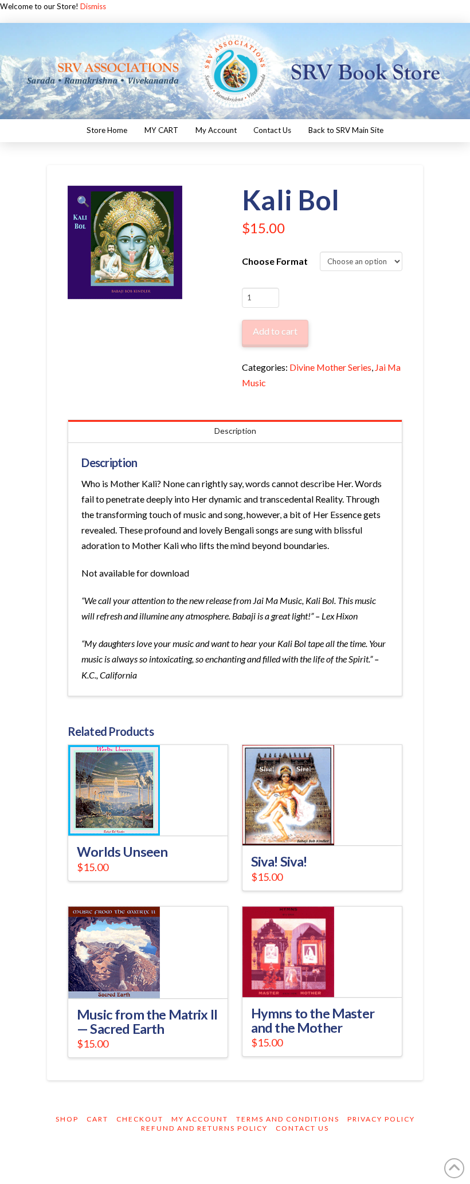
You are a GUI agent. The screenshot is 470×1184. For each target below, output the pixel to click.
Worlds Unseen (122, 852)
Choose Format (275, 261)
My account (199, 1119)
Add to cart (275, 331)
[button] (83, 201)
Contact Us (302, 1128)
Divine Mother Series (330, 367)
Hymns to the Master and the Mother (312, 1020)
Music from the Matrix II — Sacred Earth (147, 1021)
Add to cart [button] (327, 826)
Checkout (139, 1119)
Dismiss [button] (93, 6)
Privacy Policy (381, 1119)
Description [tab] (235, 431)
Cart (97, 1119)
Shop (67, 1119)
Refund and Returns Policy (204, 1128)
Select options (151, 816)
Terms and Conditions (287, 1119)
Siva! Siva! (279, 861)
